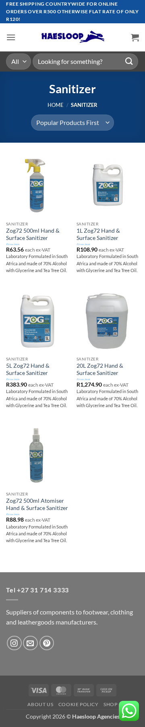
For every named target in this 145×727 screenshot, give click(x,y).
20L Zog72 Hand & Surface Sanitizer (100, 369)
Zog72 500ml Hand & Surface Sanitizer (33, 234)
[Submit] (129, 61)
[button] (11, 37)
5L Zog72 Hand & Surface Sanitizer (28, 369)
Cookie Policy (78, 704)
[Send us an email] (30, 643)
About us (40, 704)
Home (56, 105)
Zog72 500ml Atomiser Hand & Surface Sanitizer (37, 504)
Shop (110, 704)
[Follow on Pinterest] (46, 643)
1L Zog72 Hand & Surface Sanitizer (98, 234)
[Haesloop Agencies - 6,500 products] (72, 37)
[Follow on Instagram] (14, 643)
